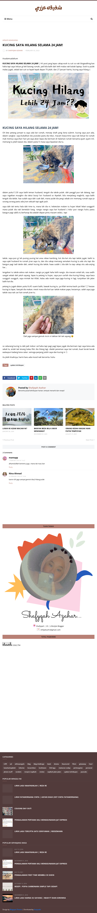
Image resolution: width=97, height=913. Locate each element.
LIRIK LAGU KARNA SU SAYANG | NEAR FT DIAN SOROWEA (40, 898)
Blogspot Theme (16, 909)
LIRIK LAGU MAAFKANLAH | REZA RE (31, 785)
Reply (11, 467)
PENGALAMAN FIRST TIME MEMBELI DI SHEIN (34, 875)
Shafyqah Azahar (15, 50)
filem (74, 764)
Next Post (89, 440)
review (42, 772)
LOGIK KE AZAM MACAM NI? (15, 428)
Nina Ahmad (15, 473)
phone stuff (8, 772)
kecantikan (32, 768)
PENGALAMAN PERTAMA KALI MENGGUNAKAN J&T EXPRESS (41, 820)
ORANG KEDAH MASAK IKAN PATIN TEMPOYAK (78, 429)
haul (90, 764)
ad (11, 764)
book (49, 764)
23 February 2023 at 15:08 (17, 476)
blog (29, 764)
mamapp (13, 457)
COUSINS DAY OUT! (23, 808)
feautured (65, 764)
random (18, 772)
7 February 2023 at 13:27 (17, 460)
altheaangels (19, 764)
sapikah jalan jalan (54, 772)
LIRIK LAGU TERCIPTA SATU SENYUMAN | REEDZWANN (39, 831)
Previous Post (9, 440)
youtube (84, 772)
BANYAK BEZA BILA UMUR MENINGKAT (45, 429)
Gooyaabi (37, 909)
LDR (5, 764)
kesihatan (42, 768)
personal (89, 768)
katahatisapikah (10, 768)
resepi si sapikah (30, 772)
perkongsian (78, 768)
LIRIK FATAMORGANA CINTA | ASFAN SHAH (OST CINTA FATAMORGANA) (46, 797)
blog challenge (39, 764)
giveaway (82, 764)
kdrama (21, 768)
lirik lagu (52, 768)
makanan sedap (64, 768)
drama (56, 764)
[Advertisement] (48, 32)
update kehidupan (10, 40)
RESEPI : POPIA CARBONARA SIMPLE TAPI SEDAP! (36, 886)
